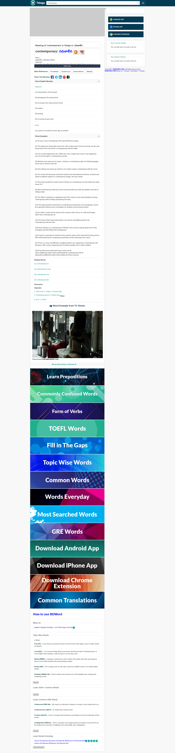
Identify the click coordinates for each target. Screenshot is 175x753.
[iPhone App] (67, 574)
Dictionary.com (66, 71)
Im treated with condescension (53, 710)
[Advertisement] (67, 22)
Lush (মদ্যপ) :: (39, 651)
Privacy (126, 71)
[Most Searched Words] (67, 522)
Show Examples (67, 136)
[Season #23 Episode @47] (97, 741)
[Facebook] (53, 78)
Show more (67, 66)
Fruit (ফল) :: (38, 644)
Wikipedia (89, 71)
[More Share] (68, 78)
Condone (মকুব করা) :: (41, 715)
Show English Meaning (67, 81)
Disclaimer (134, 71)
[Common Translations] (67, 608)
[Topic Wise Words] (67, 470)
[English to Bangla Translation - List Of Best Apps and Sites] (74, 628)
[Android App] (67, 556)
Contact (142, 71)
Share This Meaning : (42, 77)
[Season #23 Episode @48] (94, 741)
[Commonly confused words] (67, 402)
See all (36, 682)
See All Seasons (38, 747)
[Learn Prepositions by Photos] (67, 385)
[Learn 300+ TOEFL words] (67, 436)
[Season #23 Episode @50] (89, 741)
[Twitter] (57, 78)
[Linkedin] (61, 78)
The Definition (54, 71)
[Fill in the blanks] (67, 453)
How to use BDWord (47, 614)
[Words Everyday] (67, 505)
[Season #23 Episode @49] (91, 741)
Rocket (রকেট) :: (39, 666)
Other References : (41, 71)
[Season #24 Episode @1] (86, 741)
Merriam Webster (79, 71)
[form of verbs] (67, 419)
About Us (119, 71)
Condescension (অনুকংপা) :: (43, 710)
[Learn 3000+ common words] (67, 488)
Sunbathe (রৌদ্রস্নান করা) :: (42, 674)
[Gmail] (65, 78)
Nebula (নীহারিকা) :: (40, 659)
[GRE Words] (67, 539)
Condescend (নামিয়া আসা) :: (43, 704)
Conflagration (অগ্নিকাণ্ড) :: (43, 723)
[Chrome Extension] (67, 591)
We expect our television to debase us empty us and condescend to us (66, 704)
